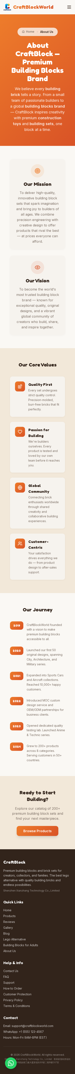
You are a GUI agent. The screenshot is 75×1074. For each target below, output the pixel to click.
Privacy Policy (13, 1000)
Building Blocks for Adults (20, 945)
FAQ (6, 976)
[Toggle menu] (69, 7)
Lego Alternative (14, 939)
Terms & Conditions (16, 1006)
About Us (9, 951)
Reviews (9, 922)
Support (8, 982)
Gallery (8, 927)
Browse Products (37, 831)
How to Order (12, 988)
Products (9, 916)
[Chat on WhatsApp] (11, 1063)
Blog (6, 933)
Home (7, 910)
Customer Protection (17, 994)
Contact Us (10, 971)
